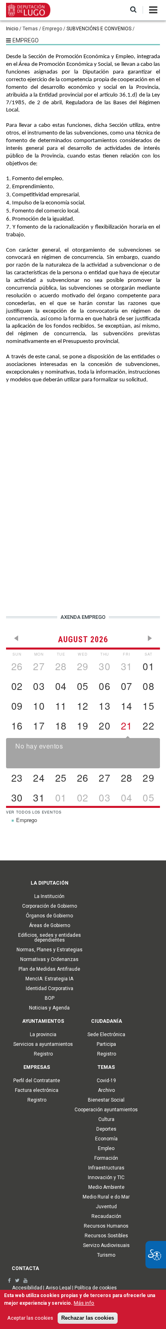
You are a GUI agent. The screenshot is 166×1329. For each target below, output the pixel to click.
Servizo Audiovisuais (106, 1245)
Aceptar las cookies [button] (30, 1318)
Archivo (106, 1090)
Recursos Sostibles (106, 1236)
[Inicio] (28, 10)
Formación (106, 1158)
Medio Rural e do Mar (106, 1197)
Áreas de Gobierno (49, 925)
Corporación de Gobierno (49, 906)
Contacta (25, 1268)
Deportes (106, 1129)
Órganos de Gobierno (49, 916)
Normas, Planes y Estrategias (50, 950)
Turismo (106, 1255)
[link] (9, 1280)
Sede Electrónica (106, 1034)
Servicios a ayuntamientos (43, 1044)
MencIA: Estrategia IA (49, 979)
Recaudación (106, 1216)
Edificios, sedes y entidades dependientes (49, 937)
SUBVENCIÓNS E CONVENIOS (98, 29)
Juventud (106, 1206)
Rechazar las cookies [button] (87, 1318)
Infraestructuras (106, 1168)
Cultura (106, 1119)
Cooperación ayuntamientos (106, 1109)
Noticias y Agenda (49, 1008)
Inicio (12, 29)
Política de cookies (96, 1288)
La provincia (43, 1034)
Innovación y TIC (106, 1177)
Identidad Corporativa (49, 988)
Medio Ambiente (106, 1187)
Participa (106, 1044)
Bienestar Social (106, 1100)
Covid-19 (106, 1080)
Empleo (106, 1148)
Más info (84, 1303)
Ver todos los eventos (34, 812)
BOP (49, 998)
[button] (133, 10)
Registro (43, 1054)
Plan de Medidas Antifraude (49, 969)
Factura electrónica (36, 1090)
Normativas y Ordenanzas (49, 959)
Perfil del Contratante (36, 1080)
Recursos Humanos (106, 1226)
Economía (106, 1139)
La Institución (49, 896)
